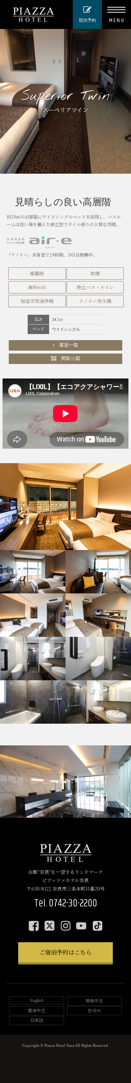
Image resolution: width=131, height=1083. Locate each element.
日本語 (36, 1020)
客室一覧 (66, 345)
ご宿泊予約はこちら (65, 952)
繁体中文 (36, 1010)
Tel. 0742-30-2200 (65, 903)
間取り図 (68, 358)
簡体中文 (94, 1001)
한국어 (94, 1010)
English (36, 1000)
